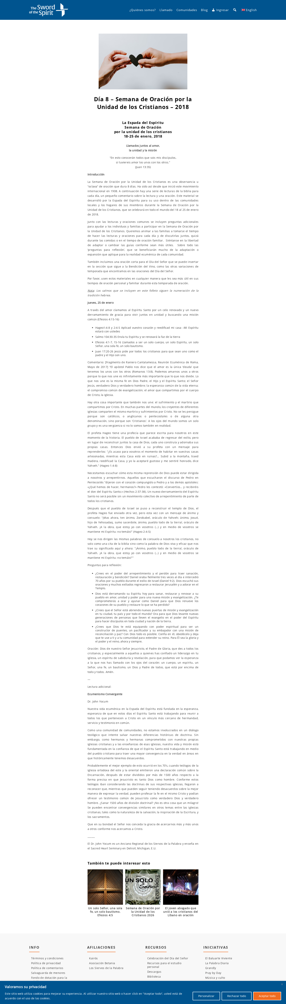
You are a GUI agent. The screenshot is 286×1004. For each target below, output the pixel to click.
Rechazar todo (236, 996)
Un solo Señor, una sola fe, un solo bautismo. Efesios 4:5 (105, 911)
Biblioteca (154, 976)
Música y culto (215, 978)
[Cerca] (282, 984)
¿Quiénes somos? (143, 10)
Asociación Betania (102, 963)
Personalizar (206, 996)
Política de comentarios (47, 968)
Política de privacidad (46, 963)
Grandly (210, 968)
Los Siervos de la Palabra (106, 968)
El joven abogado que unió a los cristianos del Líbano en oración (180, 911)
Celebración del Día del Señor (167, 958)
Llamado (166, 10)
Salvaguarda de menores (48, 973)
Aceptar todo (267, 996)
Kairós (93, 958)
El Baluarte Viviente (218, 958)
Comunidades (186, 10)
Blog (204, 10)
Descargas (154, 971)
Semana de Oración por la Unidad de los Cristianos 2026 (143, 911)
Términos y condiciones (47, 958)
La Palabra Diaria (217, 963)
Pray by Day (213, 973)
